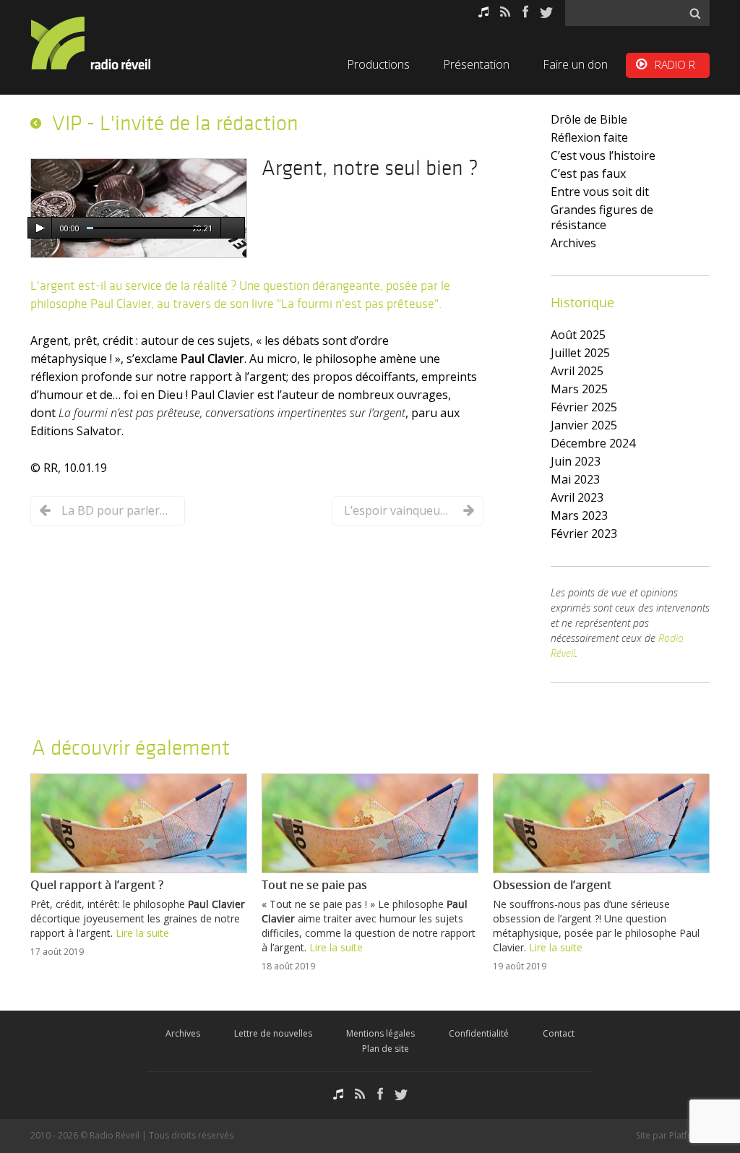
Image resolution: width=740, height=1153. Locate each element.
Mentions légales (380, 1033)
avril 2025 (577, 371)
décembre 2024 (593, 443)
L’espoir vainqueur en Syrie (398, 510)
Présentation (476, 64)
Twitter (546, 12)
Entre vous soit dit (600, 192)
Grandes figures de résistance (602, 217)
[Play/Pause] (40, 228)
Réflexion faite (589, 137)
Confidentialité (479, 1033)
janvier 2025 (584, 425)
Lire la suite (142, 933)
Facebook (525, 12)
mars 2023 (579, 515)
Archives (573, 243)
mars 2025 (579, 389)
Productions (378, 64)
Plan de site (385, 1048)
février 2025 (584, 407)
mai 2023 (575, 479)
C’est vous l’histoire (603, 155)
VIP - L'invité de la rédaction (175, 123)
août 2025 (578, 335)
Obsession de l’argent (552, 885)
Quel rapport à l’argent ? (96, 885)
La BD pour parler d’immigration (115, 510)
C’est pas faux (588, 173)
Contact (559, 1033)
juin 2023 (576, 461)
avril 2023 (577, 497)
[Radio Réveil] (109, 43)
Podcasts (483, 12)
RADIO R (675, 64)
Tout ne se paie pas (314, 885)
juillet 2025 (580, 353)
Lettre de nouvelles (273, 1033)
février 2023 (584, 533)
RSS (505, 12)
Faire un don (575, 64)
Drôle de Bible (589, 119)
